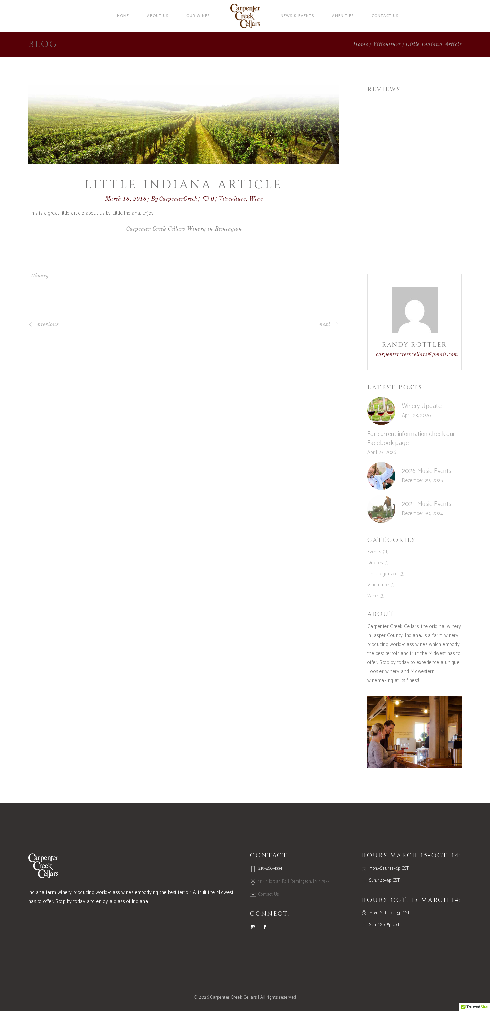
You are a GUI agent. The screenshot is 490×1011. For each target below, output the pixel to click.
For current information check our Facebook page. (411, 438)
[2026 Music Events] (381, 476)
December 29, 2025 (422, 480)
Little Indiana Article (184, 185)
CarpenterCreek (178, 199)
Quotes (375, 563)
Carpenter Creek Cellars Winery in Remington (184, 229)
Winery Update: (422, 406)
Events (374, 552)
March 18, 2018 (125, 199)
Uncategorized (382, 574)
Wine (256, 199)
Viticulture (387, 44)
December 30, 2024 (422, 513)
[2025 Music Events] (381, 509)
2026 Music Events (426, 471)
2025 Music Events (426, 504)
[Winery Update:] (381, 411)
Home (360, 44)
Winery (39, 276)
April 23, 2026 (416, 415)
